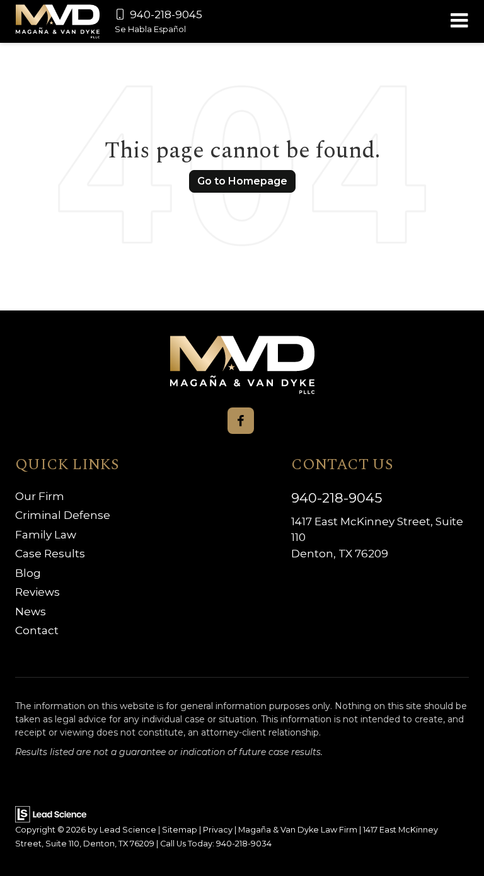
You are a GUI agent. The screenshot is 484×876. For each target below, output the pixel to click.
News (30, 611)
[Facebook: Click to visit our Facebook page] (240, 420)
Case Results (50, 553)
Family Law (45, 534)
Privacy (218, 829)
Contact (37, 630)
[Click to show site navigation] (459, 21)
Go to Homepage (242, 181)
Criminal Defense (62, 515)
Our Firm (39, 496)
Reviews (37, 592)
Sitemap (179, 829)
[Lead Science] (50, 813)
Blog (28, 573)
